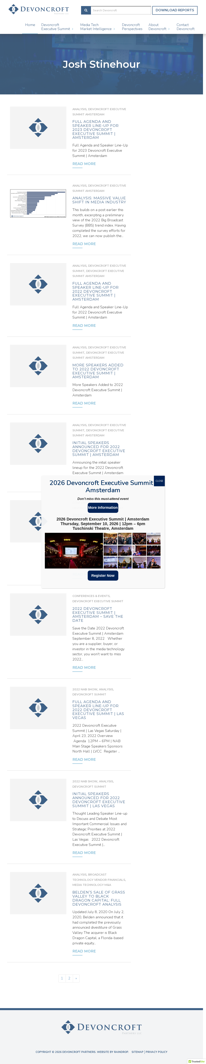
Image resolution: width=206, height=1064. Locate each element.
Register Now (102, 576)
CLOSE (159, 481)
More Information (103, 508)
